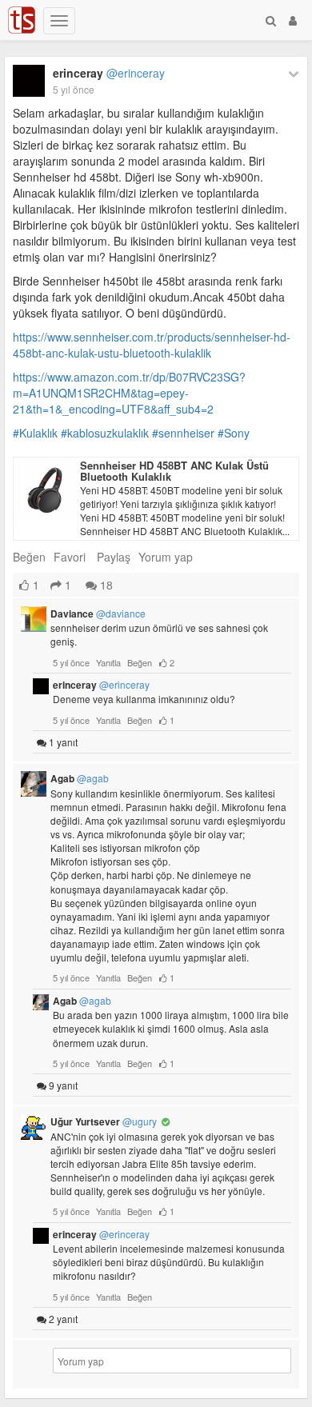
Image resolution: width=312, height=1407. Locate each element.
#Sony (234, 433)
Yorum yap (165, 557)
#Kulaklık (35, 433)
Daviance (98, 613)
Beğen (29, 557)
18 (105, 585)
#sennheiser (183, 433)
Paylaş (113, 557)
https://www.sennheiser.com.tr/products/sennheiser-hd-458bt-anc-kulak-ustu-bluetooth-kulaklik (151, 345)
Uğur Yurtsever (103, 1121)
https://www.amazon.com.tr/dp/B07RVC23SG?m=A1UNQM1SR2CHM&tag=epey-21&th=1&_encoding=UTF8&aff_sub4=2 (129, 393)
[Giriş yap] (293, 20)
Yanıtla (108, 662)
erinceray (109, 73)
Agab (79, 778)
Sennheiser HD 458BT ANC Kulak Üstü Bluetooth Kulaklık (174, 471)
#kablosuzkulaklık (105, 433)
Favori (70, 557)
